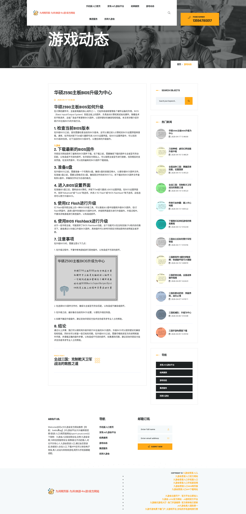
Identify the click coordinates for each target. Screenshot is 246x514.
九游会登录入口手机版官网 (185, 483)
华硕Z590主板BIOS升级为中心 (180, 132)
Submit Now (156, 446)
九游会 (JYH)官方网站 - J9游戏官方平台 (180, 499)
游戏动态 (150, 6)
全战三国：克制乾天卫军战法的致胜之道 (73, 362)
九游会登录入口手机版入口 (185, 479)
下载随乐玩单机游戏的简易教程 (180, 222)
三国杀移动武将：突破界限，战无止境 (180, 294)
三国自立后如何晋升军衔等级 (180, 240)
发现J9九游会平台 (115, 6)
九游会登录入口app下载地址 (185, 489)
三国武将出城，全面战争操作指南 (180, 276)
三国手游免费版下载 (178, 331)
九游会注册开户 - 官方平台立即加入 (181, 496)
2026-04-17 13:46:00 (66, 100)
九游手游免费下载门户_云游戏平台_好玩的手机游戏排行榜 (171, 509)
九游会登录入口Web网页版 (186, 486)
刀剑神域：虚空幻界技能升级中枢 (180, 150)
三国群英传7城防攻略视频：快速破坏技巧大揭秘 (180, 258)
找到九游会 (109, 19)
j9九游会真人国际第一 (187, 506)
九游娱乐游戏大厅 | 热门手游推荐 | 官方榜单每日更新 (174, 502)
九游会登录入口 (190, 473)
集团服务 (93, 19)
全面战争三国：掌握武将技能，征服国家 (180, 168)
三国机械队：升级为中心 (180, 313)
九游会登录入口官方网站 (186, 476)
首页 (179, 65)
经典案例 (135, 6)
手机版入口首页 (93, 6)
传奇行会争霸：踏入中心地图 (180, 204)
